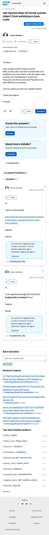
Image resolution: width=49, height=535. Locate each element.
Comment (40, 111)
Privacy (12, 511)
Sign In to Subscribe (34, 24)
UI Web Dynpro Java (10, 51)
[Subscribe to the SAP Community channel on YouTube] (26, 504)
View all (6, 492)
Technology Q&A (10, 9)
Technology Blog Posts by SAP (16, 424)
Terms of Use (36, 511)
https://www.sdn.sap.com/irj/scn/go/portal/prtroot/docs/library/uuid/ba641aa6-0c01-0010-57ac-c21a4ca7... (24, 220)
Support (37, 523)
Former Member (16, 35)
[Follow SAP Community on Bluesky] (22, 504)
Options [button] (45, 24)
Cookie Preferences (12, 529)
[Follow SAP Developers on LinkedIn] (31, 504)
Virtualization (23, 51)
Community (16, 3)
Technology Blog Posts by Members (19, 382)
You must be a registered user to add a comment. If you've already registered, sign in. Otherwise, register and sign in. (23, 248)
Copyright (12, 517)
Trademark (12, 523)
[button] (29, 42)
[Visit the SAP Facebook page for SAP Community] (18, 504)
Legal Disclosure (37, 517)
